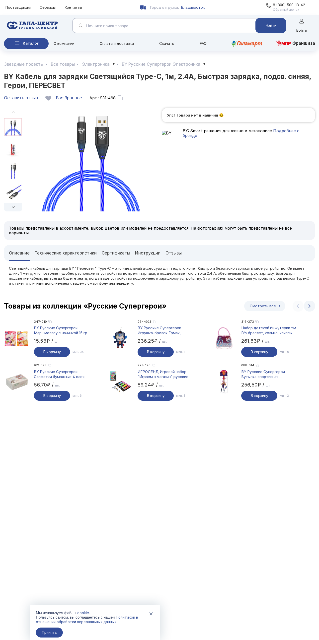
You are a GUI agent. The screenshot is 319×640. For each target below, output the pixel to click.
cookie (83, 612)
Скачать (166, 43)
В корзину (52, 351)
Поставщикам (18, 7)
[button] (13, 207)
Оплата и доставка (117, 43)
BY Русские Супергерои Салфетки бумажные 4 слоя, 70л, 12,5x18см (59, 374)
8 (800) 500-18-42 (289, 4)
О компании (64, 43)
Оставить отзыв (21, 97)
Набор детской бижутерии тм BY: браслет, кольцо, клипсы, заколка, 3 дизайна (268, 330)
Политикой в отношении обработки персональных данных (87, 619)
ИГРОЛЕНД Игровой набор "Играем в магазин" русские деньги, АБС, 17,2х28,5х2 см (163, 374)
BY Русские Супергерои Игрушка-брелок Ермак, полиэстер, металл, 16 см (161, 330)
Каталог (31, 43)
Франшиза (303, 43)
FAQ (203, 43)
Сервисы (48, 7)
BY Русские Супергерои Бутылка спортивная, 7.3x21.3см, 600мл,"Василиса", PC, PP (268, 374)
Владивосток (193, 7)
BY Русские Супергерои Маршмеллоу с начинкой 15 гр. (61, 330)
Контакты (73, 7)
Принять (49, 632)
